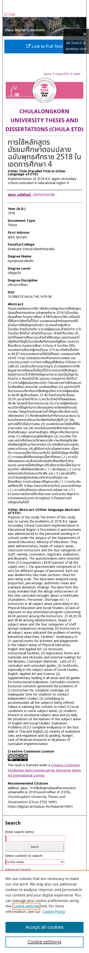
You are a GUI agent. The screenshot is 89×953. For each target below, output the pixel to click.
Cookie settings (26, 906)
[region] (44, 911)
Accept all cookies (45, 927)
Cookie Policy (53, 912)
